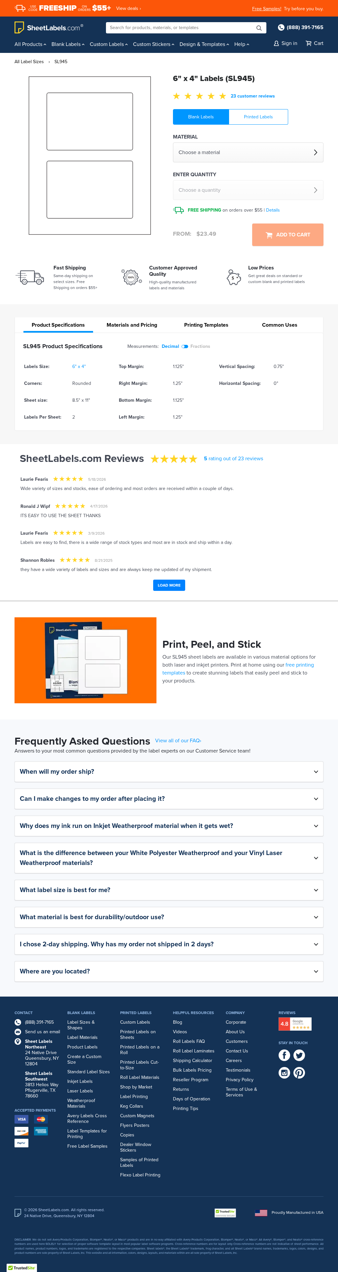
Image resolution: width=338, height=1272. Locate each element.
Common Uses (279, 325)
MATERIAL (185, 137)
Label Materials (82, 1037)
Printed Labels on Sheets (138, 1034)
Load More (169, 585)
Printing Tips (185, 1108)
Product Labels (82, 1047)
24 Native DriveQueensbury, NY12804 (42, 1053)
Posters (142, 1125)
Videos (180, 1032)
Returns (181, 1089)
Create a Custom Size (84, 1059)
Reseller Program (190, 1080)
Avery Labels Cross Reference (87, 1118)
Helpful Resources (193, 1012)
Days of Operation (191, 1099)
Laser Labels (80, 1091)
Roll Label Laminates (194, 1051)
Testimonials (238, 1070)
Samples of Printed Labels (139, 1162)
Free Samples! (266, 9)
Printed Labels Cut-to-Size (139, 1065)
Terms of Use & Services (241, 1092)
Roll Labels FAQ (189, 1041)
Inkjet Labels (80, 1081)
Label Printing (134, 1096)
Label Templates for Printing (87, 1133)
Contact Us (237, 1051)
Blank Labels (201, 117)
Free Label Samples (87, 1146)
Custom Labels (135, 1022)
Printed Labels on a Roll (139, 1049)
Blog (177, 1022)
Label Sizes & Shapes (81, 1025)
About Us (235, 1032)
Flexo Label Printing (140, 1175)
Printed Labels (258, 117)
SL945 (60, 61)
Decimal (170, 346)
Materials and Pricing (132, 325)
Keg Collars (131, 1106)
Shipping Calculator (192, 1060)
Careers (234, 1060)
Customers (237, 1041)
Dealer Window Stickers (135, 1147)
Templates (206, 325)
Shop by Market (136, 1087)
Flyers (126, 1125)
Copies (127, 1135)
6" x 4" (79, 366)
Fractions (200, 346)
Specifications (58, 325)
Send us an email (42, 1032)
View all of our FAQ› (178, 740)
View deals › (128, 8)
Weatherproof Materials (81, 1103)
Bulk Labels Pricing (192, 1070)
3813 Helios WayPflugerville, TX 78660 (41, 1085)
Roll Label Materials (139, 1077)
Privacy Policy (240, 1080)
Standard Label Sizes (88, 1072)
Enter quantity (194, 174)
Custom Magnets (137, 1116)
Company (235, 1012)
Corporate (236, 1022)
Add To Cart (291, 234)
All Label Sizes (29, 61)
